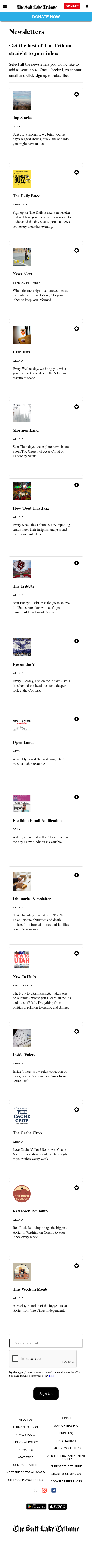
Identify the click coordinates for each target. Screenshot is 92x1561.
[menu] (5, 6)
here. (51, 1375)
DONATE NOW (46, 16)
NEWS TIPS (26, 1449)
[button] (46, 126)
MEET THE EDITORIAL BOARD (25, 1472)
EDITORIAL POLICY (25, 1442)
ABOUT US (26, 1419)
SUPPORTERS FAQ (66, 1425)
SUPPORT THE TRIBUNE (66, 1466)
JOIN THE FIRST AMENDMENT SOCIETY (66, 1457)
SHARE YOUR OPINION (66, 1474)
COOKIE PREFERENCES (66, 1481)
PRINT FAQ (66, 1433)
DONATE (72, 6)
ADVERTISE (25, 1457)
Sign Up (46, 1393)
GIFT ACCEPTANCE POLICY (25, 1480)
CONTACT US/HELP (25, 1464)
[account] (87, 6)
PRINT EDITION (66, 1440)
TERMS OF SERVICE (26, 1427)
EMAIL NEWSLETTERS (66, 1448)
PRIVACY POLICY (26, 1434)
